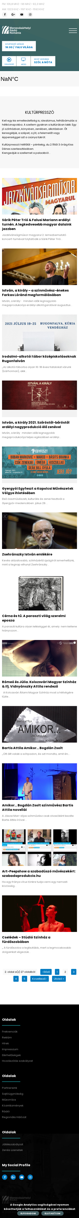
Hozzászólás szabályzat (17, 1061)
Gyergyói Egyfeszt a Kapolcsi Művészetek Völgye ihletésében (37, 490)
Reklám (7, 1037)
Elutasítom (52, 1213)
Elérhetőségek (11, 1055)
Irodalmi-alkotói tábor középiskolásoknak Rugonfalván (39, 358)
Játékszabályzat (12, 1144)
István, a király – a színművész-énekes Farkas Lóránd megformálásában (35, 292)
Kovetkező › (39, 978)
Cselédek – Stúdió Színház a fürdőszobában (26, 939)
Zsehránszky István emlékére (27, 554)
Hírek (5, 1043)
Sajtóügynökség (12, 1093)
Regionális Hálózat (14, 1117)
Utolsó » (59, 978)
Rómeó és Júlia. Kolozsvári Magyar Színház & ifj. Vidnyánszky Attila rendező (39, 684)
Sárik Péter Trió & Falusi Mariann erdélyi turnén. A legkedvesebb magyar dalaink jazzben (37, 224)
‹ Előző (46, 972)
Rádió (6, 1111)
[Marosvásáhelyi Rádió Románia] (16, 30)
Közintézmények (12, 1105)
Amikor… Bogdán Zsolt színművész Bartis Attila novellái (37, 807)
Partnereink (9, 1088)
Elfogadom (28, 1213)
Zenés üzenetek (12, 1150)
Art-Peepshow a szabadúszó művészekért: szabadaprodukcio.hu (39, 873)
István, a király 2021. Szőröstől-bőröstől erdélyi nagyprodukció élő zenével (35, 424)
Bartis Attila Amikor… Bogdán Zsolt (32, 748)
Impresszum (10, 1049)
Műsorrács (9, 1099)
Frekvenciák (9, 1031)
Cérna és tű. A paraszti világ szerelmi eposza (34, 618)
